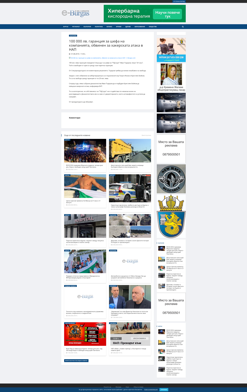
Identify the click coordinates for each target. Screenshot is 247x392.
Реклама (118, 387)
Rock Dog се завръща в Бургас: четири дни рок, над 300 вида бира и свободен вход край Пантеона (84, 349)
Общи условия (138, 387)
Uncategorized (70, 323)
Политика (99, 26)
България (87, 26)
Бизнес (109, 26)
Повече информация (151, 389)
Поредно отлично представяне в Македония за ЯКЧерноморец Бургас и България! (83, 277)
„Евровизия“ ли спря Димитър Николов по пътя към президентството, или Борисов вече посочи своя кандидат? (129, 313)
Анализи (113, 286)
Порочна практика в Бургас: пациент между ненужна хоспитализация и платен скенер (85, 241)
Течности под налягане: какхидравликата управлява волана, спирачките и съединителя (84, 312)
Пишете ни (107, 387)
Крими (118, 26)
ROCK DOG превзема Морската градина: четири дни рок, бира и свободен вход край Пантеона (84, 166)
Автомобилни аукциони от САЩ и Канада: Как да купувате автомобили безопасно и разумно (128, 277)
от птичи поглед (179, 1)
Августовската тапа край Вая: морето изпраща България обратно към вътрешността (127, 166)
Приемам (164, 389)
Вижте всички (146, 135)
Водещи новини (70, 286)
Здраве (128, 26)
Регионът (76, 26)
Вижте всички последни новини (76, 360)
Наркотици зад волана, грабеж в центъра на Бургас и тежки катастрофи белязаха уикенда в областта (130, 206)
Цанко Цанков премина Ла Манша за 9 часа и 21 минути (83, 201)
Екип (127, 387)
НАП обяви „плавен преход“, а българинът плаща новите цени (128, 349)
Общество (153, 26)
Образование (139, 26)
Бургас (65, 26)
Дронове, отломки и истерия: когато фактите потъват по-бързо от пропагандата (130, 241)
